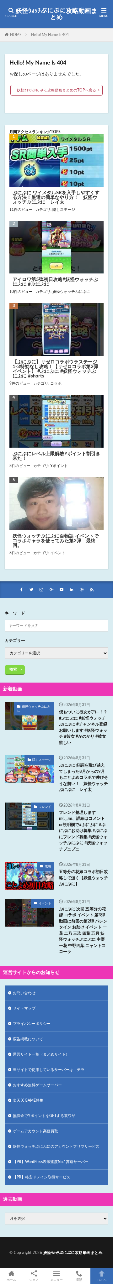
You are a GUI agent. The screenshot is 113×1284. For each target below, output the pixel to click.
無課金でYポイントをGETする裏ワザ (44, 1116)
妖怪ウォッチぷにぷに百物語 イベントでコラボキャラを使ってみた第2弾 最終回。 (56, 541)
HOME (16, 35)
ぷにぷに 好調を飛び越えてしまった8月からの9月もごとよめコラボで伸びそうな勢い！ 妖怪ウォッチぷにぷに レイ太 (83, 777)
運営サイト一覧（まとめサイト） (41, 1054)
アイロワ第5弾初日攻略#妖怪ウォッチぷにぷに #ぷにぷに (55, 282)
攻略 (48, 866)
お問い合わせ (24, 993)
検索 (13, 669)
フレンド (45, 806)
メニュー (56, 1279)
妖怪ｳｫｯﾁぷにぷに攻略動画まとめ (56, 14)
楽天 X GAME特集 (28, 1100)
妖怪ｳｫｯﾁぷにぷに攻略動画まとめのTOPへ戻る (56, 90)
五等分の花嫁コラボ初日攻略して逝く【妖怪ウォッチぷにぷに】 (83, 878)
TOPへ (101, 1279)
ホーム (11, 1279)
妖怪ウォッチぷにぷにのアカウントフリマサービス (56, 1146)
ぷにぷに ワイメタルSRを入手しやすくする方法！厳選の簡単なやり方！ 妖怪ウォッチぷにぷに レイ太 (56, 197)
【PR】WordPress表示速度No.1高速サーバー (51, 1162)
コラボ (56, 383)
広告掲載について (28, 1039)
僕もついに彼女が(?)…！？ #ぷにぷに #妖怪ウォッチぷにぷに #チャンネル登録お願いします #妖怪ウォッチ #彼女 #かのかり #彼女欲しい (83, 727)
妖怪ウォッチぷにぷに (71, 292)
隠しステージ (63, 209)
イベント (57, 553)
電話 (79, 1279)
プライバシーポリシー (32, 1024)
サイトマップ (24, 1008)
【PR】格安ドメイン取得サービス (41, 1177)
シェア (34, 1279)
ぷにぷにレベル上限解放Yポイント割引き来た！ (56, 456)
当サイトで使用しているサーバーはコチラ (48, 1070)
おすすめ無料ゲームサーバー (37, 1085)
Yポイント (59, 466)
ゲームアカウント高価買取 (35, 1131)
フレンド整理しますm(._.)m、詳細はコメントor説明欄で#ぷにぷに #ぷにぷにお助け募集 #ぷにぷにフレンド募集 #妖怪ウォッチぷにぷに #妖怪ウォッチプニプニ (83, 831)
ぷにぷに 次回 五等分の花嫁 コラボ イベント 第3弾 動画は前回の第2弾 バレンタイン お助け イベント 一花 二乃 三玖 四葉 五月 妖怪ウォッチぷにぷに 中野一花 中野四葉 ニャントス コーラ (83, 930)
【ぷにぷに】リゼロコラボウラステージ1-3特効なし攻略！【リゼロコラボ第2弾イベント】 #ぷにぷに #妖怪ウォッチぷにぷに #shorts (55, 369)
